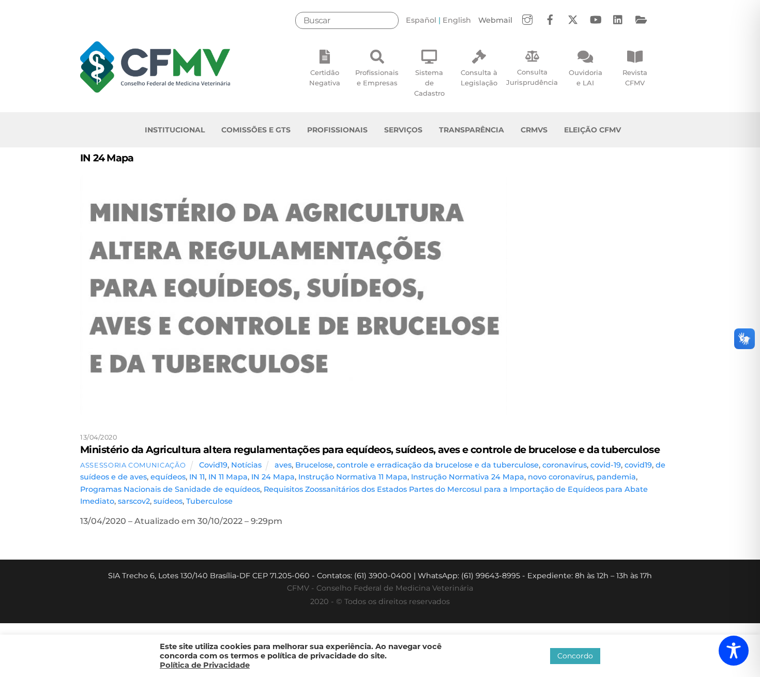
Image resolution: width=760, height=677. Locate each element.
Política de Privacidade (205, 665)
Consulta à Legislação (479, 77)
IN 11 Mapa (228, 477)
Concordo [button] (575, 655)
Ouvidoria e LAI (585, 77)
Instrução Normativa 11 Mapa (352, 477)
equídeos (168, 477)
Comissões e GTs (256, 129)
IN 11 (197, 477)
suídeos (168, 501)
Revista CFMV (634, 77)
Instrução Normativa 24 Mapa (467, 477)
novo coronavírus (560, 477)
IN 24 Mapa (273, 477)
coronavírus (564, 465)
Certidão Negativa (324, 77)
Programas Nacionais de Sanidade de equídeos (170, 489)
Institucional (175, 129)
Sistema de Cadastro (429, 82)
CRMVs (534, 129)
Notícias (246, 465)
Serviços (403, 129)
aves (283, 465)
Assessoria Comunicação (133, 465)
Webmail (495, 20)
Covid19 (213, 465)
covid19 (638, 465)
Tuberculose (209, 501)
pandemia (616, 477)
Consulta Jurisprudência (532, 77)
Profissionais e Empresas (377, 77)
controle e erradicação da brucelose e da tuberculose (438, 465)
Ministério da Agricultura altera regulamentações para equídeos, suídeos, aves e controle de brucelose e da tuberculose (370, 449)
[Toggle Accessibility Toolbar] (734, 651)
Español (421, 20)
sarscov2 (134, 501)
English (457, 20)
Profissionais (337, 129)
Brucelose (314, 465)
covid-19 (605, 465)
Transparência (471, 129)
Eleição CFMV (592, 129)
